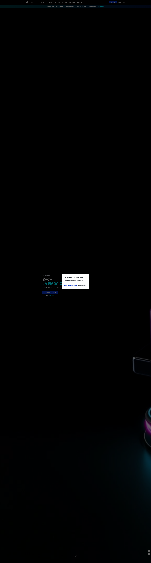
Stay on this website (81, 285)
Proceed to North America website (70, 285)
